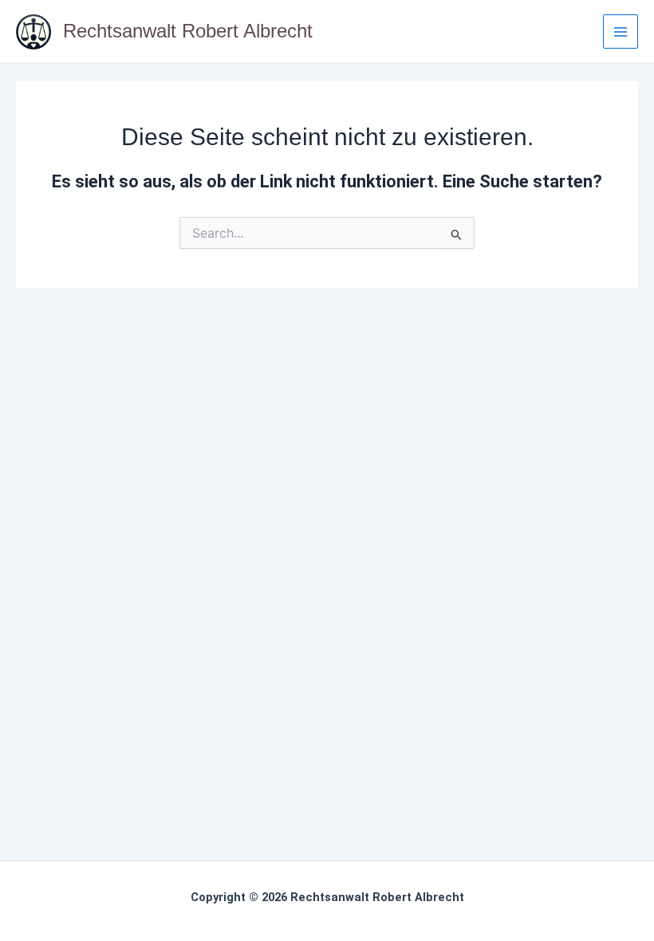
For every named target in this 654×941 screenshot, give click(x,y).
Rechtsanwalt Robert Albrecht (188, 31)
